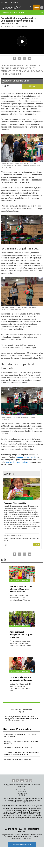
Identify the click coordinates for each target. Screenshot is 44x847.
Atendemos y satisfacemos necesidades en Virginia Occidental (21, 742)
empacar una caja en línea (26, 457)
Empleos (20, 800)
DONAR (36, 544)
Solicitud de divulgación (9, 798)
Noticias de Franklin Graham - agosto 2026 (18, 748)
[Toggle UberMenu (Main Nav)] (30, 7)
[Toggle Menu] (42, 13)
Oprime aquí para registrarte (22, 844)
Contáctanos (29, 802)
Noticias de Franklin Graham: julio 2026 (17, 759)
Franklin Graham (29, 800)
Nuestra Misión (11, 800)
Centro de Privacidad (24, 798)
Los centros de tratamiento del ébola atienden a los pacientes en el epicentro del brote (22, 753)
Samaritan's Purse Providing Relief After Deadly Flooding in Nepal (20, 735)
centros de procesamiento (17, 462)
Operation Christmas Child (12, 13)
